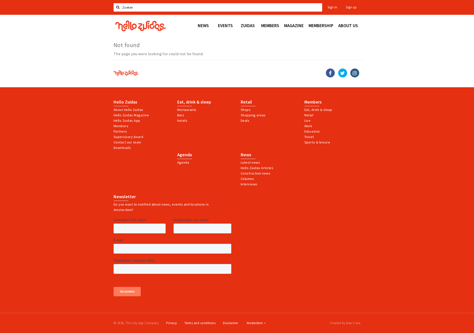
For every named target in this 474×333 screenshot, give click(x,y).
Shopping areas (253, 115)
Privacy (171, 323)
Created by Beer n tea (345, 323)
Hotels (182, 120)
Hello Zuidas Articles (257, 168)
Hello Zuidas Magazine (131, 115)
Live (307, 120)
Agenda (184, 154)
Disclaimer (230, 323)
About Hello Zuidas (128, 109)
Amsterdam (255, 323)
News (246, 154)
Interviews (249, 184)
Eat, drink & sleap (318, 109)
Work (308, 126)
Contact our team (127, 142)
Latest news (250, 162)
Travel (309, 137)
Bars (180, 115)
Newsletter (125, 196)
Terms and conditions (200, 323)
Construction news (255, 173)
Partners (120, 131)
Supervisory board (128, 137)
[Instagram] (354, 73)
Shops (246, 109)
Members (121, 126)
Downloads (122, 147)
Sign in (332, 7)
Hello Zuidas (125, 102)
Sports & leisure (317, 142)
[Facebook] (330, 73)
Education (312, 131)
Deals (245, 120)
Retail (246, 102)
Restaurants (187, 109)
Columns (247, 178)
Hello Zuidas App (127, 120)
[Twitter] (342, 73)
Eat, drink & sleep (194, 102)
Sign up (351, 7)
